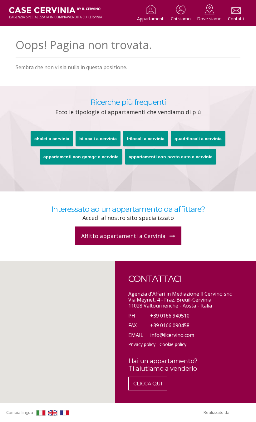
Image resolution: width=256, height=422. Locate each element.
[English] (52, 413)
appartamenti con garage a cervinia (81, 156)
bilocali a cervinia (98, 138)
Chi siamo (181, 19)
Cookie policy (173, 344)
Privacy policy (141, 344)
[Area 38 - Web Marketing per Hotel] (240, 412)
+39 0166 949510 (170, 315)
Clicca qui (147, 384)
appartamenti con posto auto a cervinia (171, 156)
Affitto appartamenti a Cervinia (124, 236)
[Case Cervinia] (55, 13)
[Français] (64, 412)
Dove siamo (209, 19)
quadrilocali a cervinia (198, 138)
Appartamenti (151, 19)
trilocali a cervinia (146, 138)
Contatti (236, 19)
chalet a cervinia (51, 138)
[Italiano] (41, 413)
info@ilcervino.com (172, 335)
